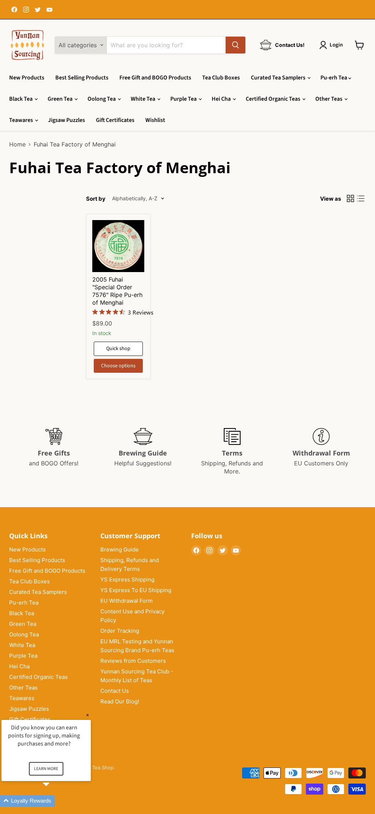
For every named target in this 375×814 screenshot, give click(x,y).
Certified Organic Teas (273, 99)
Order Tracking (119, 630)
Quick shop (118, 348)
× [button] (87, 714)
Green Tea (61, 99)
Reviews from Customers (133, 660)
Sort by (95, 199)
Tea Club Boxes (221, 78)
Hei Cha (222, 99)
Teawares (21, 120)
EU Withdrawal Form (126, 600)
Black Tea (21, 99)
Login (336, 45)
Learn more (46, 769)
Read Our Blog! (119, 701)
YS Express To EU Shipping (135, 590)
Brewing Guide (119, 549)
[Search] (235, 45)
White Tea (143, 99)
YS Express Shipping (127, 579)
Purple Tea (184, 99)
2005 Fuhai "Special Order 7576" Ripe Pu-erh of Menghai (117, 291)
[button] (55, 801)
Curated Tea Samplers (279, 78)
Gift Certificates (115, 120)
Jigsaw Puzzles (66, 120)
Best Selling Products (81, 78)
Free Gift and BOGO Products (155, 78)
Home (17, 144)
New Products (26, 78)
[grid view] (350, 198)
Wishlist (155, 120)
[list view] (361, 198)
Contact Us (114, 690)
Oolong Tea (102, 99)
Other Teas (329, 99)
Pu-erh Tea (334, 78)
